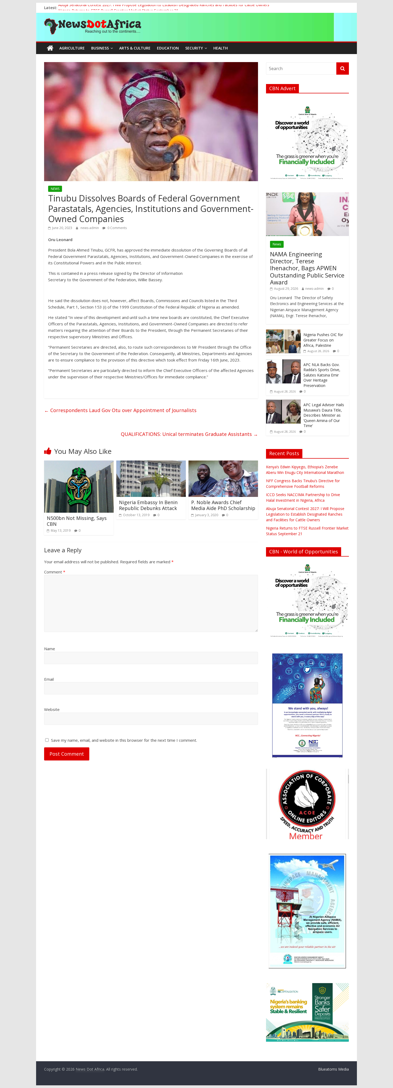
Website (52, 709)
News (277, 244)
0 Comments (117, 228)
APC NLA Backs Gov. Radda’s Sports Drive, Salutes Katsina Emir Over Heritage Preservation (321, 375)
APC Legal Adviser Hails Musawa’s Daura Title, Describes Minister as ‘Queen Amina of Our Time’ (323, 415)
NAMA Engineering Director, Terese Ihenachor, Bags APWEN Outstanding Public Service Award (307, 268)
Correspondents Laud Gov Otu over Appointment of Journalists (120, 410)
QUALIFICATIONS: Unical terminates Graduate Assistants (189, 434)
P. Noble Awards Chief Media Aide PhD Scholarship (223, 505)
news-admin (90, 228)
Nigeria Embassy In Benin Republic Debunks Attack (148, 505)
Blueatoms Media (333, 1069)
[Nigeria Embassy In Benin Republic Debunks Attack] (151, 464)
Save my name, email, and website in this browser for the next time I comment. (124, 740)
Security (194, 48)
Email (49, 679)
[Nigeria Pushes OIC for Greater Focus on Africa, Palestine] (283, 332)
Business (100, 48)
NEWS (55, 189)
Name (49, 648)
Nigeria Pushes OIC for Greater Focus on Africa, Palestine (323, 340)
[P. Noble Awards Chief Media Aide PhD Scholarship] (223, 464)
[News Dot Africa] (50, 48)
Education (168, 48)
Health (220, 48)
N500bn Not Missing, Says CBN (77, 521)
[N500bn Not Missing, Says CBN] (79, 464)
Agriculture (72, 48)
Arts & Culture (135, 48)
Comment (54, 572)
